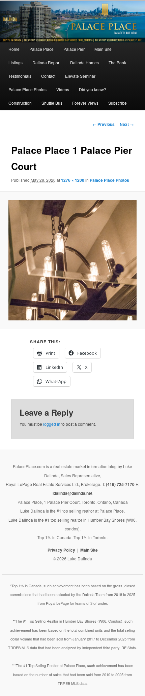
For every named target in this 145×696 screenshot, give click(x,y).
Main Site (103, 49)
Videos (62, 89)
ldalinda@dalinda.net (72, 493)
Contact (48, 76)
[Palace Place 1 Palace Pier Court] (72, 260)
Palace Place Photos (27, 89)
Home (14, 49)
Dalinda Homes (84, 62)
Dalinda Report (46, 62)
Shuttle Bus (51, 103)
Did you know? (92, 89)
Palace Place (41, 49)
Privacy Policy (61, 550)
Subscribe (117, 103)
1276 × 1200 (72, 180)
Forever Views (85, 103)
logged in (51, 424)
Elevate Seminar (80, 76)
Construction (20, 103)
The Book (117, 62)
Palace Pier (74, 49)
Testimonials (19, 76)
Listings (15, 62)
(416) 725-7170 (120, 484)
